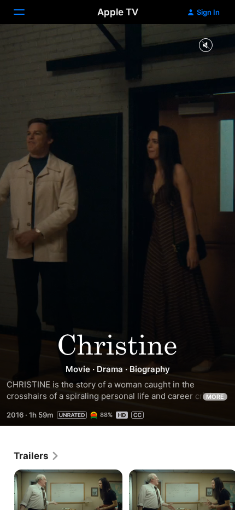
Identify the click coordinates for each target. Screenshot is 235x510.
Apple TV (117, 12)
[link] (37, 456)
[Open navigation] (26, 12)
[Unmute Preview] (205, 45)
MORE (215, 397)
